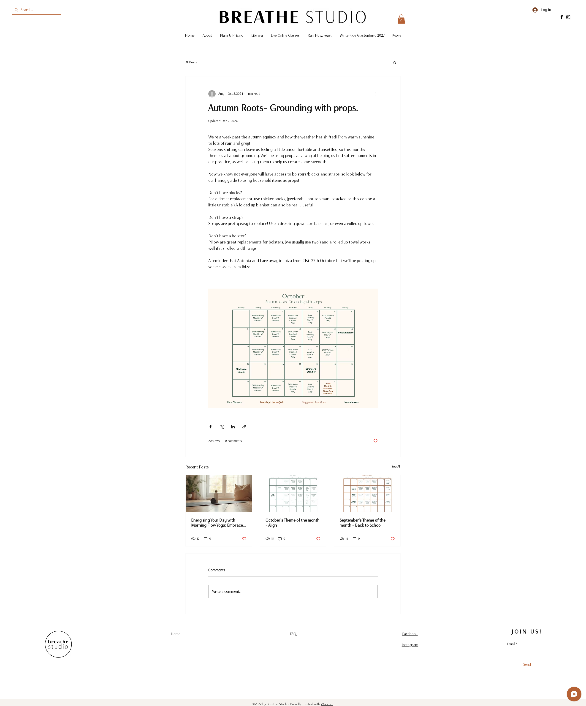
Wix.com (327, 704)
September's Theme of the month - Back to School (362, 523)
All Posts (191, 62)
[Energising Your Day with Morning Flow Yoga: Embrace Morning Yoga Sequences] (219, 493)
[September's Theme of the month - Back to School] (367, 493)
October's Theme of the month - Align (293, 523)
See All (396, 466)
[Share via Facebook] (210, 427)
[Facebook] (561, 17)
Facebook (410, 634)
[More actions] (375, 94)
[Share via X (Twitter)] (222, 427)
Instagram (410, 645)
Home (176, 634)
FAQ (293, 634)
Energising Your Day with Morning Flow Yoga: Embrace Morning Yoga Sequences (217, 523)
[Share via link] (244, 427)
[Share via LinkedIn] (233, 427)
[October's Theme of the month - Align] (293, 493)
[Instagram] (568, 17)
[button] (401, 19)
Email (511, 644)
